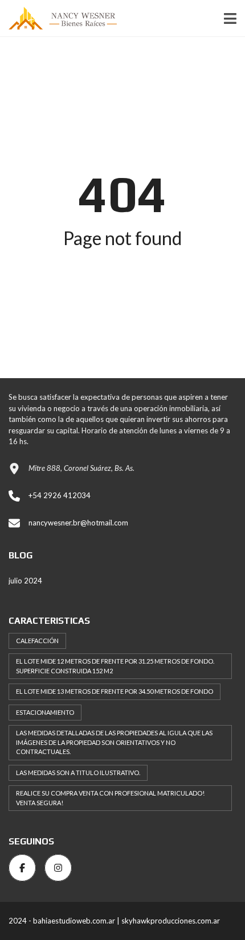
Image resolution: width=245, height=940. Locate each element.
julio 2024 (25, 580)
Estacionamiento (45, 712)
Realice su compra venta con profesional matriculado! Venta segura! (110, 797)
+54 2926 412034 (59, 495)
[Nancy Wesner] (58, 18)
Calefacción (37, 640)
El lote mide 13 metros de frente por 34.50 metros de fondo (114, 691)
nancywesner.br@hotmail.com (78, 522)
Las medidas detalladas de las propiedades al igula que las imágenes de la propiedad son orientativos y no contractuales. (114, 742)
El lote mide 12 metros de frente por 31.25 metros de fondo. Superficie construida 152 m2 (115, 665)
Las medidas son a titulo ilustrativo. (78, 772)
